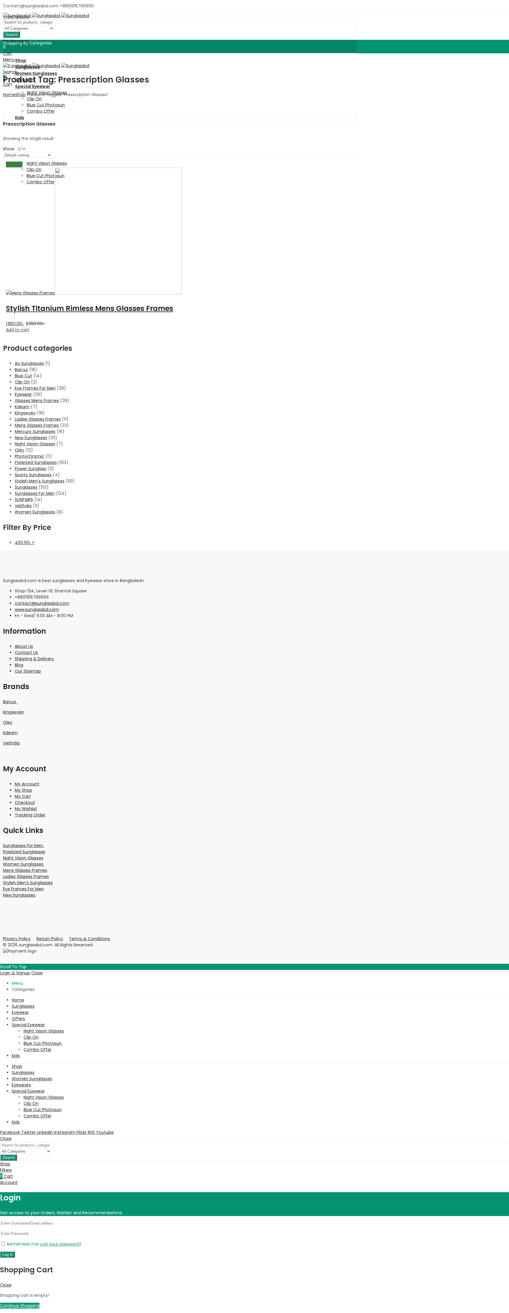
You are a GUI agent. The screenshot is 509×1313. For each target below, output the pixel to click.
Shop (20, 95)
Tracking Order (30, 815)
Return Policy (50, 939)
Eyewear (23, 394)
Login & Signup (15, 973)
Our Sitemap (28, 671)
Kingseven (25, 413)
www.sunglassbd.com (37, 609)
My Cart (23, 796)
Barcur (21, 370)
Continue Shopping (19, 1306)
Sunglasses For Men (35, 493)
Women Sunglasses (35, 512)
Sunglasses (26, 487)
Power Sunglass (30, 469)
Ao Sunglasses (29, 363)
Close (37, 973)
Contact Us (26, 652)
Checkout (25, 802)
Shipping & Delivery (34, 659)
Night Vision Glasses (35, 444)
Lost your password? (60, 1244)
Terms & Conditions (89, 939)
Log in (7, 1254)
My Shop (23, 790)
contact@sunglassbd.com (42, 603)
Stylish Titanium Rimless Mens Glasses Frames (89, 308)
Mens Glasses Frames (37, 425)
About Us (24, 646)
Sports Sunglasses (33, 475)
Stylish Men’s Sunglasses (28, 883)
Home (9, 95)
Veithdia (23, 506)
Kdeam (22, 407)
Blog (19, 665)
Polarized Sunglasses (36, 462)
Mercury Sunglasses (35, 431)
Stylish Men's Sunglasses (40, 481)
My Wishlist (26, 809)
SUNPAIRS (24, 500)
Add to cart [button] (17, 330)
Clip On (22, 382)
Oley (19, 450)
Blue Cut (23, 376)
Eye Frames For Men (35, 388)
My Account (27, 784)
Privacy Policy (17, 939)
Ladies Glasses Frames (38, 419)
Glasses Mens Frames (37, 400)
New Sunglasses (31, 438)
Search (12, 34)
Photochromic (29, 456)
